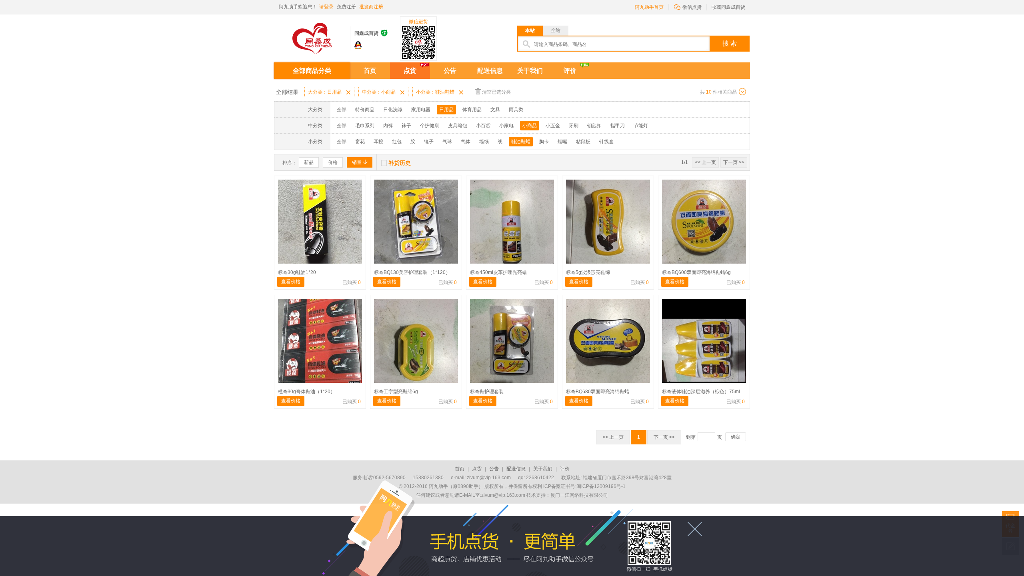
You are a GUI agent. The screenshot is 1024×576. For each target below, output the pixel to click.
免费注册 (346, 7)
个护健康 (429, 125)
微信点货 (688, 6)
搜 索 (729, 43)
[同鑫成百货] (312, 35)
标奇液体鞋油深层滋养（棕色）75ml (701, 391)
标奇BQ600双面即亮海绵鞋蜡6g (696, 272)
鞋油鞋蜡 (520, 141)
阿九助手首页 (649, 7)
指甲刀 (617, 125)
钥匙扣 (594, 125)
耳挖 (378, 141)
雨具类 (516, 109)
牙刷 (573, 125)
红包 (397, 141)
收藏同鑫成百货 (728, 7)
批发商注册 (371, 7)
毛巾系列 (364, 125)
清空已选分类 (496, 92)
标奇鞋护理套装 (487, 391)
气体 (465, 141)
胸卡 (544, 141)
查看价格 (290, 281)
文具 (495, 109)
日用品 (446, 109)
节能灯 (641, 125)
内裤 (388, 125)
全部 (341, 109)
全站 (555, 30)
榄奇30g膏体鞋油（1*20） (306, 391)
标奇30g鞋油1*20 (297, 272)
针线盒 (606, 141)
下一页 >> (733, 162)
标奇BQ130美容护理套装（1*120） (412, 272)
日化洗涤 (392, 109)
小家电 (506, 125)
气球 (447, 141)
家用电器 (420, 109)
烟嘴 (562, 141)
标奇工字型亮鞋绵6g (396, 391)
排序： (289, 163)
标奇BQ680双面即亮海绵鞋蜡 (597, 391)
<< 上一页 (705, 162)
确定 (735, 437)
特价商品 (364, 109)
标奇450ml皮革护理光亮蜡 (498, 272)
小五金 (553, 125)
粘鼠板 (583, 141)
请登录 (326, 7)
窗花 (360, 141)
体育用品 (472, 109)
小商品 (529, 125)
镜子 (429, 141)
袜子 (406, 125)
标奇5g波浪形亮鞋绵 (588, 272)
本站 (530, 30)
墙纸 (484, 141)
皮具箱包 (457, 125)
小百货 (483, 125)
